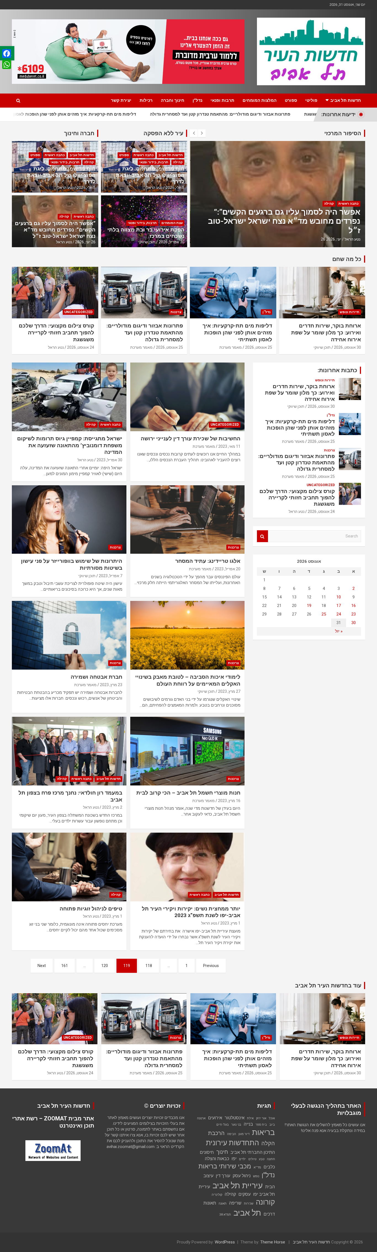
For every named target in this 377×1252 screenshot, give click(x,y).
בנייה (248, 1124)
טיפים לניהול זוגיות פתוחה (91, 908)
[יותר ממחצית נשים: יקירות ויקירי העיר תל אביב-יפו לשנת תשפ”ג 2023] (187, 866)
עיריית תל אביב (238, 1185)
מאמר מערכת (230, 347)
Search (262, 536)
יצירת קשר (121, 100)
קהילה (328, 204)
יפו (234, 1158)
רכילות (146, 100)
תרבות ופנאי (222, 100)
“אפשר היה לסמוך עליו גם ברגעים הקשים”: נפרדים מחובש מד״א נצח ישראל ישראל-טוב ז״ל (283, 221)
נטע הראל (352, 239)
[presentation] (194, 133)
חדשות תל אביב (345, 100)
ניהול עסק (242, 1175)
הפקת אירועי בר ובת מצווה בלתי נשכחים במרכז (145, 233)
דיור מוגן (243, 1134)
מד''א (257, 1167)
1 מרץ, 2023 (230, 923)
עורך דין (223, 1175)
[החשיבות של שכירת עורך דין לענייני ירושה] (187, 396)
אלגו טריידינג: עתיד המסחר (207, 561)
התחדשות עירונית (232, 1143)
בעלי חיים (222, 1124)
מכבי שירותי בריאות (224, 1166)
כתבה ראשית (348, 204)
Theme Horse (272, 1242)
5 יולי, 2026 (175, 187)
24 (338, 614)
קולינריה (217, 1195)
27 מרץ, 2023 (229, 691)
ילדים (242, 1159)
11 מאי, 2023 (229, 446)
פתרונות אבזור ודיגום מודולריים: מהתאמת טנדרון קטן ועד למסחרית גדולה (172, 114)
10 (338, 597)
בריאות (263, 1132)
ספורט (291, 100)
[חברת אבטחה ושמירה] (69, 635)
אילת (250, 1118)
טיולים (252, 1159)
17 (338, 605)
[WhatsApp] (6, 64)
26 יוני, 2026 (330, 239)
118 (148, 965)
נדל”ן (197, 100)
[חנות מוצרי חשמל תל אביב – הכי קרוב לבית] (187, 750)
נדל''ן (266, 312)
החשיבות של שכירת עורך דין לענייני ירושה (190, 438)
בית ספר (261, 1124)
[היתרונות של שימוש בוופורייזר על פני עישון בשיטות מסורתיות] (69, 519)
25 (324, 614)
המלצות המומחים (260, 100)
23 (353, 614)
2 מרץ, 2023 (112, 807)
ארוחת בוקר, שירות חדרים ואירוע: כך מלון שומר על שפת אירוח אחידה (326, 332)
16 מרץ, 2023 (229, 800)
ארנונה (201, 1118)
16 (353, 605)
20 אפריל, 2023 (227, 569)
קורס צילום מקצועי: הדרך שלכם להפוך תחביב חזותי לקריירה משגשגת (56, 332)
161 (64, 965)
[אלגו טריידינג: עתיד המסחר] (187, 519)
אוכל (272, 1118)
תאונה (223, 1203)
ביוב (272, 1124)
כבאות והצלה (217, 1158)
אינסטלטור (235, 1117)
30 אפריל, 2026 (171, 242)
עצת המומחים (172, 223)
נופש (256, 1176)
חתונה (271, 1159)
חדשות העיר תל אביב (311, 1242)
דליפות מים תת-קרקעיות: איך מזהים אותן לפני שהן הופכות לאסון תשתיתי (237, 332)
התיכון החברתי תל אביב (252, 1152)
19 (309, 605)
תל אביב (247, 1213)
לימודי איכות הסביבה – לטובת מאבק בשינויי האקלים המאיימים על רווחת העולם (187, 680)
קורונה (265, 1202)
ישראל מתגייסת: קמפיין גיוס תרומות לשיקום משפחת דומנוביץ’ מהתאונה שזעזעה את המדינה (69, 445)
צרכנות (176, 312)
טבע (261, 1159)
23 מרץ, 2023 (111, 685)
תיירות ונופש (349, 312)
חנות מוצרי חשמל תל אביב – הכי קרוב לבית (188, 793)
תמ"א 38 (225, 1214)
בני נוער (236, 1124)
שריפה (235, 1203)
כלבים (269, 1167)
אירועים (215, 1117)
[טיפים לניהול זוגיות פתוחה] (69, 866)
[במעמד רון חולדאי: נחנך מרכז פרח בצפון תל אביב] (69, 750)
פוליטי (311, 100)
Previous (211, 965)
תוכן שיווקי (146, 242)
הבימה (231, 1134)
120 (104, 965)
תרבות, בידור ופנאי (153, 162)
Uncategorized (78, 312)
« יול (339, 631)
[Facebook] (6, 53)
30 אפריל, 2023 (109, 460)
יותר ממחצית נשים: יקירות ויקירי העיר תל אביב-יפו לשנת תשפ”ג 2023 (191, 912)
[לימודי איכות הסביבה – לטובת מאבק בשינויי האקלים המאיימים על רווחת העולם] (187, 635)
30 (353, 622)
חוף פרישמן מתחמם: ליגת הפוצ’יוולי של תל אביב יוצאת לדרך (150, 175)
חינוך (222, 1152)
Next (42, 965)
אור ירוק (261, 1118)
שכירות (248, 1203)
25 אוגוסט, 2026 (258, 347)
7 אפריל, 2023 (110, 576)
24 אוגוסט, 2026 (80, 347)
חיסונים (207, 1152)
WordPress (225, 1242)
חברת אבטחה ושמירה (96, 677)
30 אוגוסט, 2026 (347, 347)
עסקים (244, 1194)
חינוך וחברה (172, 100)
